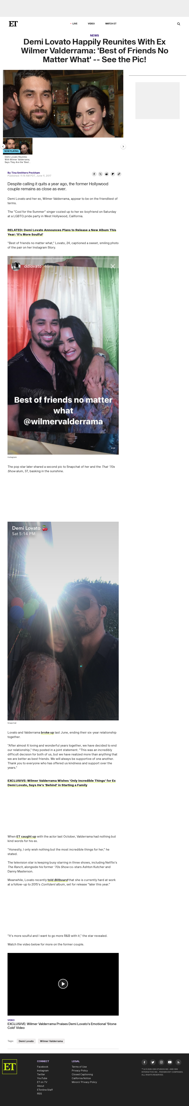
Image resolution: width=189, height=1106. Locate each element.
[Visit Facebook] (144, 1062)
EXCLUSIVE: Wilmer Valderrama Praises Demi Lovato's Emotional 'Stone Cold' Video (62, 1026)
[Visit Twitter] (153, 1062)
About (40, 1086)
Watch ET (111, 23)
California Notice (81, 1078)
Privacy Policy (80, 1070)
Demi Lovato (26, 1041)
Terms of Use (79, 1067)
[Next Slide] (123, 146)
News (94, 35)
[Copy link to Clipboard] (119, 174)
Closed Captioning (82, 1074)
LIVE (75, 23)
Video (91, 23)
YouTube (42, 1078)
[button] (63, 984)
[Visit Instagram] (161, 1062)
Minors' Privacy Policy (84, 1082)
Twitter (41, 1074)
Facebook (42, 1067)
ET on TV (42, 1082)
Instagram (43, 1070)
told (58, 880)
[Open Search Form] (178, 24)
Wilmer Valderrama (51, 1041)
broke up (47, 732)
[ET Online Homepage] (13, 23)
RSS (39, 1094)
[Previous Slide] (2, 146)
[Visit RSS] (178, 1062)
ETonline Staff (45, 1090)
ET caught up (26, 836)
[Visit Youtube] (170, 1062)
